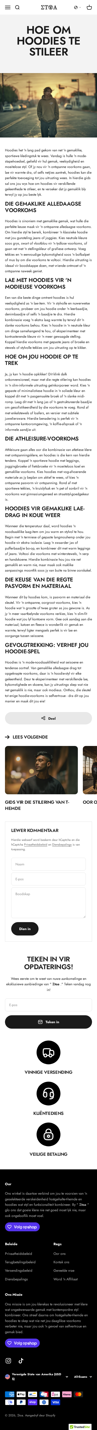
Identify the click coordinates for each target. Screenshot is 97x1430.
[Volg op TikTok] (21, 1360)
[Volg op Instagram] (8, 1360)
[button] (78, 7)
